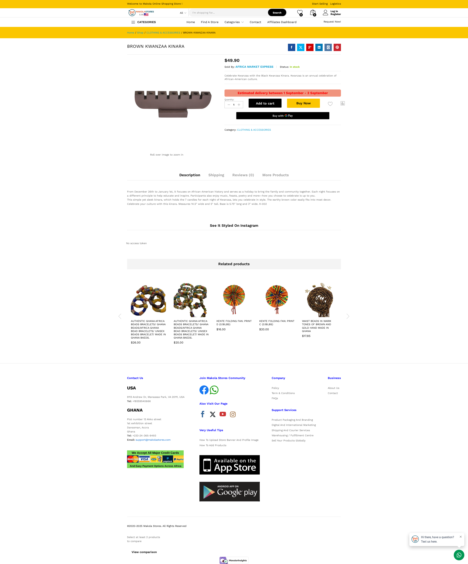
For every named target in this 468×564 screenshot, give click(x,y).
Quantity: (229, 99)
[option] (148, 314)
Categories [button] (232, 22)
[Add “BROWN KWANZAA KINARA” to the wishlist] (330, 103)
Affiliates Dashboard (282, 22)
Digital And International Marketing (294, 424)
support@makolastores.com (153, 439)
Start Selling (320, 3)
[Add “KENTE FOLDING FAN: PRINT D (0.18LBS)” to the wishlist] (237, 313)
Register (336, 14)
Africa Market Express (254, 66)
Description (189, 175)
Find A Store (209, 22)
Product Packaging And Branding (292, 419)
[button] (343, 103)
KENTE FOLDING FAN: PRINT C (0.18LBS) (276, 323)
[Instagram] (233, 414)
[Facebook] (203, 415)
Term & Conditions (283, 393)
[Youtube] (223, 415)
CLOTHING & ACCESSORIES (254, 129)
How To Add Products (212, 445)
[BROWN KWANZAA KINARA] (291, 47)
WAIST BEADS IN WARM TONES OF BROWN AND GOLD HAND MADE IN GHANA (316, 326)
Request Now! (332, 21)
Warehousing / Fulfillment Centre (293, 435)
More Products (275, 175)
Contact (255, 22)
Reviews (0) (243, 175)
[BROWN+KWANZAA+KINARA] (300, 47)
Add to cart (265, 103)
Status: (284, 66)
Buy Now (303, 103)
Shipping (216, 175)
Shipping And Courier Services (291, 430)
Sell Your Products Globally (288, 440)
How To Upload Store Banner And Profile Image (228, 439)
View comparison (144, 552)
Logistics (335, 3)
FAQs (275, 398)
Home (190, 22)
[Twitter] (213, 415)
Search (277, 12)
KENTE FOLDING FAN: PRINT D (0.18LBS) (234, 323)
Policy (275, 387)
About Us (333, 387)
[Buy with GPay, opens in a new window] (282, 115)
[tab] (190, 176)
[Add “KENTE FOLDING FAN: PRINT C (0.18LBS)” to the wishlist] (280, 313)
